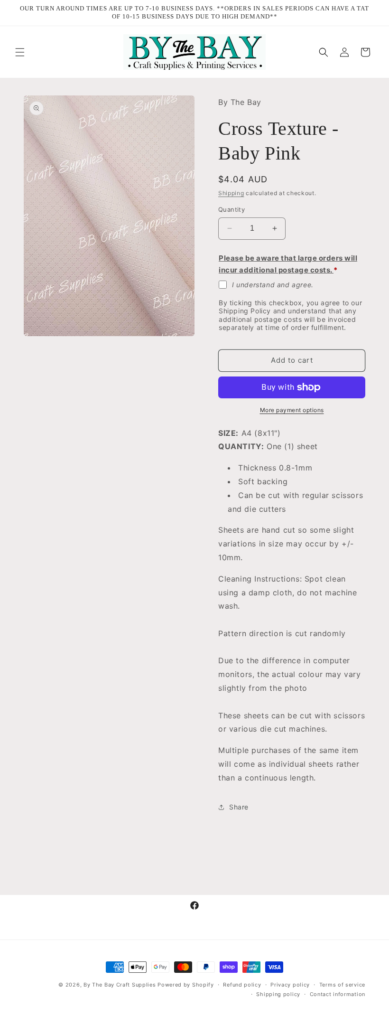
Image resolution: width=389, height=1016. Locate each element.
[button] (19, 52)
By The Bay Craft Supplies (120, 984)
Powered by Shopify (185, 984)
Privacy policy (290, 984)
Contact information (337, 994)
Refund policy (242, 984)
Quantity (231, 209)
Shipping (231, 193)
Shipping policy (278, 994)
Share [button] (239, 807)
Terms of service (342, 984)
